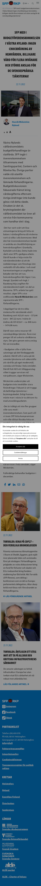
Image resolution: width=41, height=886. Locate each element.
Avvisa (20, 458)
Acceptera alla (20, 446)
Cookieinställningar (20, 452)
